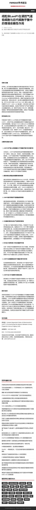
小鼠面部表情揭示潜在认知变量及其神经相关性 (14, 398)
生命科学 (20, 29)
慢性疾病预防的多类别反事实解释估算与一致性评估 (16, 443)
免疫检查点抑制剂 (13, 483)
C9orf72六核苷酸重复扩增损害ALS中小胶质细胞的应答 (17, 438)
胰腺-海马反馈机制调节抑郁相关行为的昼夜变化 (15, 392)
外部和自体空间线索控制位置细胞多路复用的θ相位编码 (17, 385)
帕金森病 (13, 499)
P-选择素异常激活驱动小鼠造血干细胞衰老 (13, 457)
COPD (21, 33)
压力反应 (29, 33)
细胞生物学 (10, 29)
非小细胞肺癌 (28, 486)
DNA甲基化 (5, 486)
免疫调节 (5, 496)
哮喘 (22, 486)
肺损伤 (12, 486)
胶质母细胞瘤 (6, 499)
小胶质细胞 (18, 496)
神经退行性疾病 (23, 490)
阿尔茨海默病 (12, 502)
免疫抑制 (9, 490)
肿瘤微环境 (20, 502)
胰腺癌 (15, 490)
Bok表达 (18, 33)
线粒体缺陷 (7, 33)
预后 (31, 496)
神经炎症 (27, 499)
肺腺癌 (29, 483)
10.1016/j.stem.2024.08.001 (13, 332)
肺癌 (4, 490)
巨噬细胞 (26, 496)
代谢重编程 (12, 493)
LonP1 (25, 33)
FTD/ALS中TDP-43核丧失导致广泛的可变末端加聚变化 (16, 395)
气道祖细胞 (12, 33)
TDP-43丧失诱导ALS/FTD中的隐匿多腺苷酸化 (14, 406)
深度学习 (5, 502)
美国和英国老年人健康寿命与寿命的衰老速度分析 (15, 460)
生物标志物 (22, 483)
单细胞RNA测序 (27, 493)
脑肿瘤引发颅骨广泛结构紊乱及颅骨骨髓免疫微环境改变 (17, 441)
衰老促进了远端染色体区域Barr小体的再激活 (14, 454)
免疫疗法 (5, 493)
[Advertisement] (18, 60)
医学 (29, 29)
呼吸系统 (25, 29)
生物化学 (15, 29)
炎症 (17, 486)
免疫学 (5, 29)
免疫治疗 (19, 493)
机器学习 (20, 499)
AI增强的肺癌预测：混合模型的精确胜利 (13, 446)
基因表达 (11, 496)
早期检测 (5, 483)
